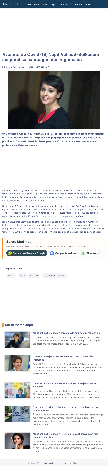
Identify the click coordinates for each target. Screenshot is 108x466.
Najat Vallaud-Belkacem (54, 275)
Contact (63, 463)
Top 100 (78, 4)
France (46, 4)
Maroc (37, 4)
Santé (22, 275)
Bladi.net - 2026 (34, 463)
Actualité (64, 4)
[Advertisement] (54, 30)
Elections (34, 275)
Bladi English (75, 463)
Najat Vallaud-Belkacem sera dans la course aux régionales (66, 333)
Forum (87, 4)
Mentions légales (51, 463)
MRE (29, 4)
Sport (54, 4)
